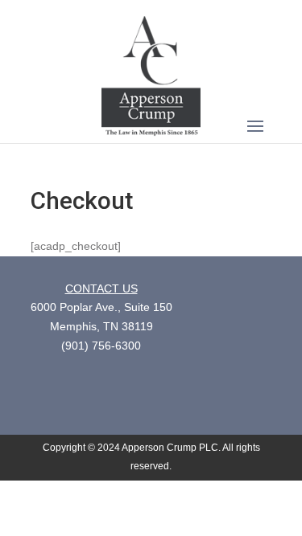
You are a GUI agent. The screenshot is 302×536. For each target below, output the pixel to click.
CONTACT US (101, 288)
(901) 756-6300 (101, 345)
